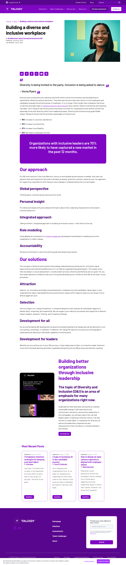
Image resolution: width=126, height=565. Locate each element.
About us (82, 9)
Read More (29, 497)
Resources (71, 9)
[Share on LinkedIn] (22, 74)
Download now (64, 434)
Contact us (116, 9)
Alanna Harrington (88, 467)
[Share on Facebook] (32, 74)
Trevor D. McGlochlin (60, 464)
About (54, 541)
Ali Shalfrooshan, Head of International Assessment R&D (25, 38)
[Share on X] (27, 74)
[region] (63, 561)
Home (8, 21)
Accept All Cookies (103, 561)
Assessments (57, 531)
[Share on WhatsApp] (36, 74)
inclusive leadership (53, 236)
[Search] (119, 2)
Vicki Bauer (29, 464)
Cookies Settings (89, 561)
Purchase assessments (99, 9)
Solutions (42, 9)
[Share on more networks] (46, 74)
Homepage (56, 521)
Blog (15, 21)
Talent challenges (56, 9)
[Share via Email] (41, 74)
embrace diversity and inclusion (55, 106)
